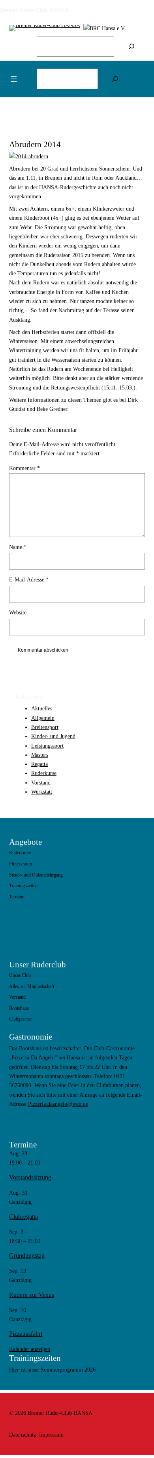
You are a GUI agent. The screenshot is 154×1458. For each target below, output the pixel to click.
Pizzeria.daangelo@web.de (58, 1104)
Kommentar (24, 468)
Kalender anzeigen (29, 1349)
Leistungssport (47, 745)
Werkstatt (41, 791)
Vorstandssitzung (30, 1177)
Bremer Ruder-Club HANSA (34, 10)
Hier (14, 1369)
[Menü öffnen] (14, 79)
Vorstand (41, 782)
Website (17, 612)
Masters (39, 755)
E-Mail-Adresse (29, 579)
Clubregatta (23, 1216)
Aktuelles (41, 708)
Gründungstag (27, 1255)
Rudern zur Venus (31, 1295)
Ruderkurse (43, 773)
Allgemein (42, 718)
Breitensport (44, 727)
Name (17, 547)
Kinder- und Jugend (53, 736)
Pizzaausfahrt (25, 1333)
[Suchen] (131, 46)
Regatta (39, 764)
